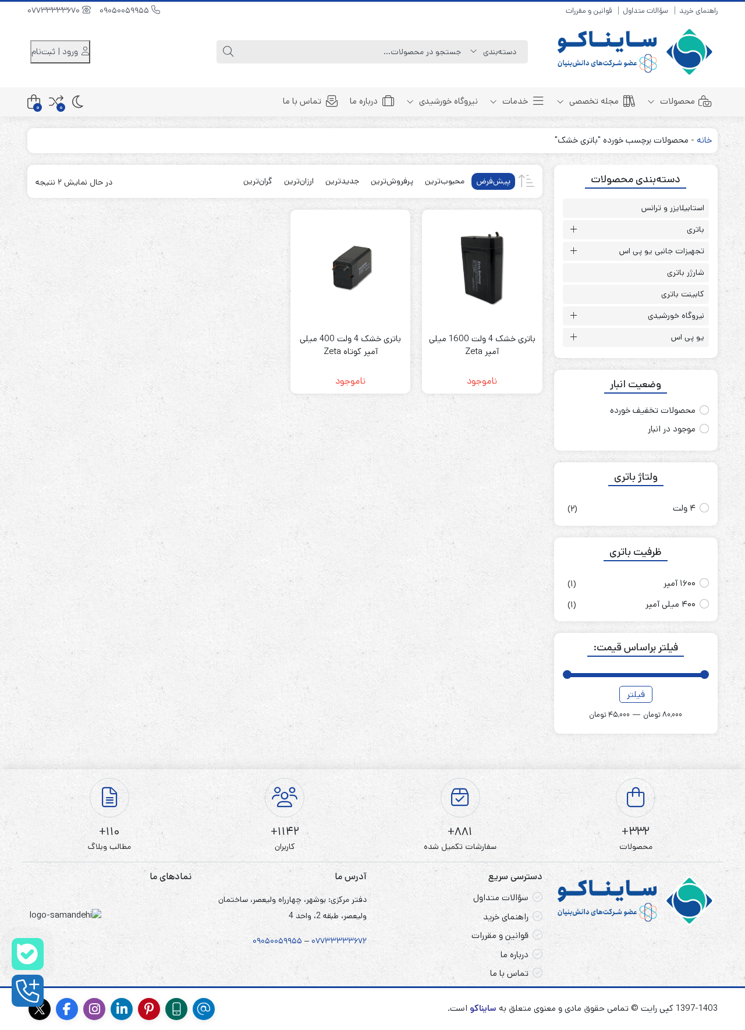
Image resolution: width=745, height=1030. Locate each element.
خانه (704, 140)
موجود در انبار (672, 429)
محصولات (676, 101)
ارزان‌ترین (299, 181)
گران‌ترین (257, 181)
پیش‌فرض (493, 181)
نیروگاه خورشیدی (447, 101)
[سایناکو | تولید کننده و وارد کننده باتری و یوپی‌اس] (636, 52)
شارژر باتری (685, 272)
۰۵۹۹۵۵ (288, 941)
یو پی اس (687, 337)
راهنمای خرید (698, 10)
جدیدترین (342, 181)
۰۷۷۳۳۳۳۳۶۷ (337, 941)
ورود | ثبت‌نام (55, 51)
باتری (695, 229)
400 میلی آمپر (670, 604)
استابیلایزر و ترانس (672, 208)
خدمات (514, 101)
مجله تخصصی (593, 101)
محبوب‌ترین (444, 181)
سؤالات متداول (645, 10)
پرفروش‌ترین (392, 181)
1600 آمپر (680, 583)
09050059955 (125, 10)
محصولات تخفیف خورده (653, 410)
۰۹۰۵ (261, 941)
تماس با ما (302, 101)
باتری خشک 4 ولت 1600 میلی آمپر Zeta (482, 345)
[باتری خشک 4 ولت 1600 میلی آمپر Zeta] (482, 269)
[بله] (28, 954)
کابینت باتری (682, 294)
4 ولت (684, 508)
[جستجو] (228, 51)
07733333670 (54, 10)
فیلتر (636, 694)
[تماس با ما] (28, 991)
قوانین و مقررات (589, 10)
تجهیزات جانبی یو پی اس (661, 251)
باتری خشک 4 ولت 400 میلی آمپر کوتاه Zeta (350, 345)
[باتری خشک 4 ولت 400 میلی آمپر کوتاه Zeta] (350, 269)
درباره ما (364, 101)
